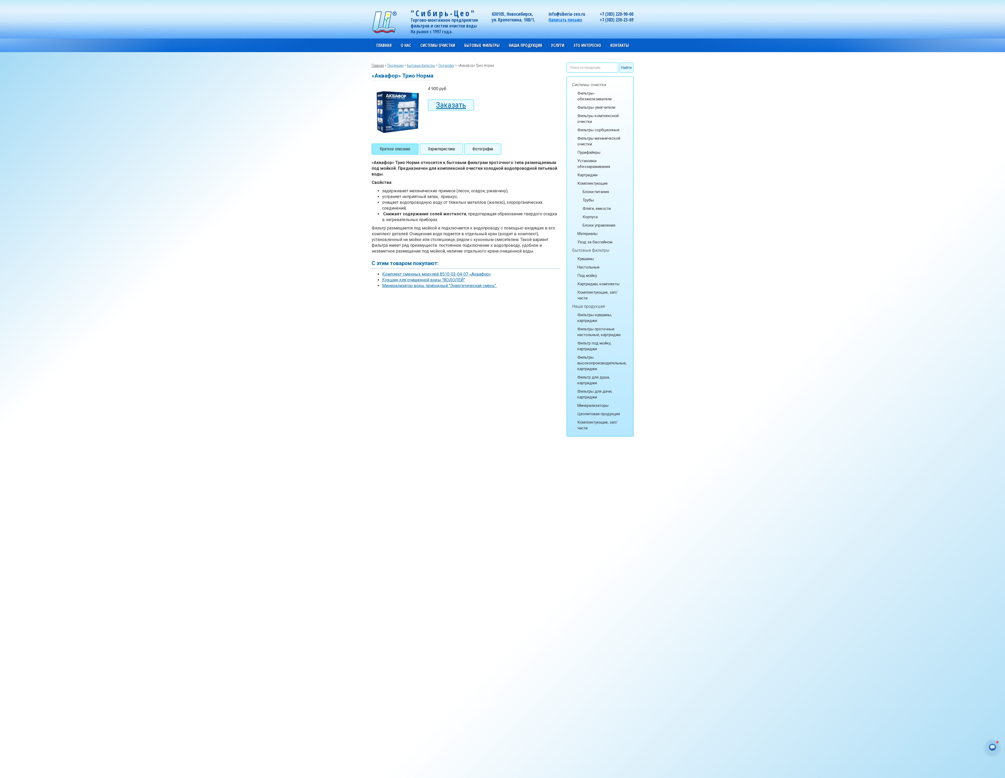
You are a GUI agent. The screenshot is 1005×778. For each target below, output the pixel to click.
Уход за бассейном (594, 242)
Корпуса (590, 217)
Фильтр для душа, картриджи (593, 380)
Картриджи (587, 175)
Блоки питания (596, 191)
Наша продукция (588, 306)
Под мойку (587, 275)
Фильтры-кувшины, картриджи (594, 318)
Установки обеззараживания (593, 163)
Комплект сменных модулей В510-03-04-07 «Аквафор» (436, 274)
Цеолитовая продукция (598, 414)
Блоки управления (599, 225)
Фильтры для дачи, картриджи (594, 394)
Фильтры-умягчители (596, 107)
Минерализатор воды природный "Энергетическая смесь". (439, 285)
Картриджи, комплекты (598, 284)
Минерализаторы (592, 405)
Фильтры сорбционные (598, 130)
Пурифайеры (588, 152)
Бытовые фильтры (591, 250)
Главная (384, 45)
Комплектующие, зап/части (597, 295)
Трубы (588, 200)
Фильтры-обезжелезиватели (594, 96)
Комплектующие (592, 183)
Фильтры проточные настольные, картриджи (599, 332)
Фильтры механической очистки (598, 141)
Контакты (619, 45)
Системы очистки (589, 84)
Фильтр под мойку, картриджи (594, 346)
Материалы (587, 233)
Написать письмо (565, 20)
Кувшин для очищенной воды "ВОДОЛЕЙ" (423, 279)
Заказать (451, 104)
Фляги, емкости (597, 208)
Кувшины (585, 258)
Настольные (588, 267)
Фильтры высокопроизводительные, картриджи (602, 363)
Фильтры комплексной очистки (598, 118)
